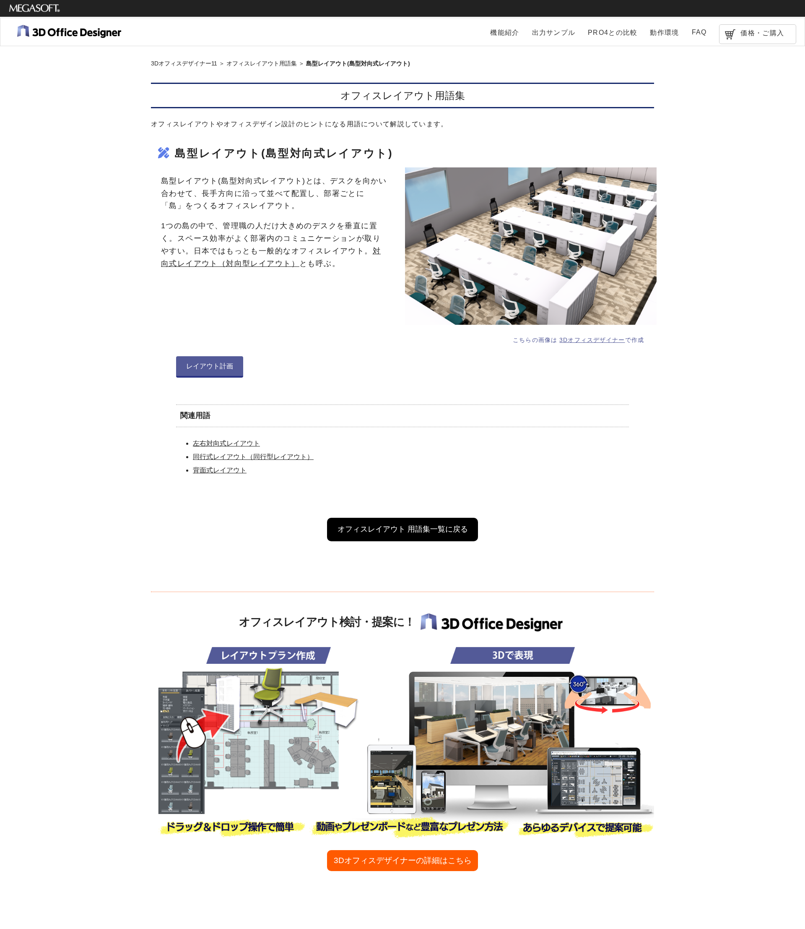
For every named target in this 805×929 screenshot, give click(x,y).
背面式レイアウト (220, 470)
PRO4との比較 (612, 32)
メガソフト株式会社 (34, 8)
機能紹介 (504, 32)
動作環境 (664, 32)
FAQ (699, 32)
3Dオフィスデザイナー (592, 340)
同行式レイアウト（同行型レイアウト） (253, 456)
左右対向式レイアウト (226, 443)
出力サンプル (554, 32)
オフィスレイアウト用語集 (261, 63)
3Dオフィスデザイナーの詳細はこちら (403, 860)
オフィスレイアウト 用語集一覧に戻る (403, 529)
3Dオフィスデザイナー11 (184, 63)
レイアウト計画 (209, 366)
